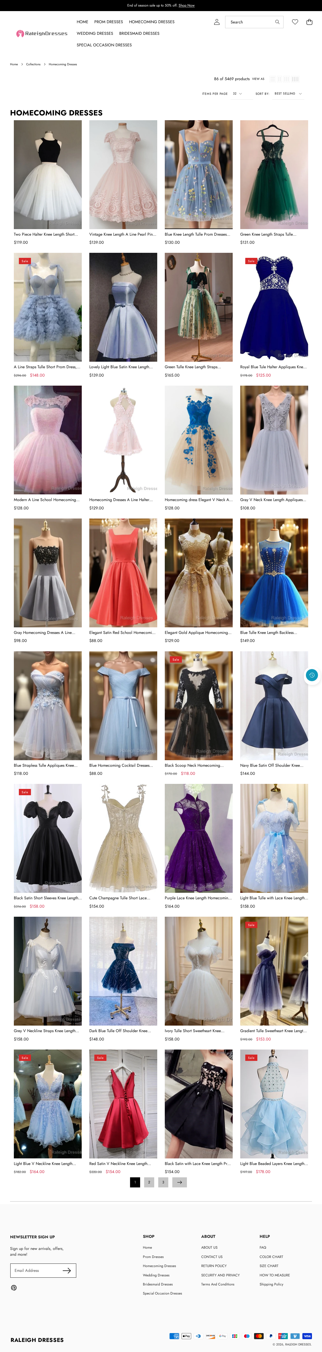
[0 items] (309, 22)
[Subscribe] (67, 1271)
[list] (272, 79)
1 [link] (135, 1182)
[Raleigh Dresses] (42, 33)
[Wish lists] (295, 22)
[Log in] (216, 22)
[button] (312, 689)
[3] (286, 79)
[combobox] (254, 22)
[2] (279, 79)
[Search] (277, 22)
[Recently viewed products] (312, 675)
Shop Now (187, 5)
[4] (295, 79)
